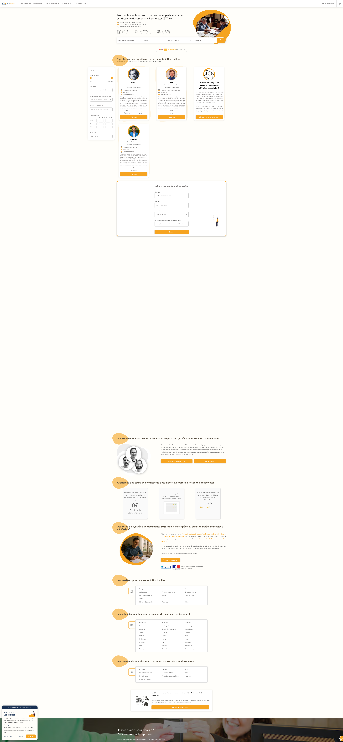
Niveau (157, 201)
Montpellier (188, 646)
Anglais (141, 599)
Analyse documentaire (169, 592)
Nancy (164, 639)
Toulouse (188, 642)
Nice (140, 646)
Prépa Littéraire (144, 676)
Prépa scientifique (167, 673)
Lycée (186, 669)
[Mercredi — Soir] (102, 127)
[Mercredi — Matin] (102, 120)
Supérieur (188, 676)
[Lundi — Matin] (97, 120)
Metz (186, 636)
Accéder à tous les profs (180, 707)
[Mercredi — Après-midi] (102, 123)
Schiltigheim (166, 626)
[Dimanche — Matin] (112, 120)
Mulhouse (142, 639)
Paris (186, 639)
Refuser (21, 736)
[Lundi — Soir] (97, 127)
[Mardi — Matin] (100, 120)
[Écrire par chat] (341, 738)
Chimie (187, 602)
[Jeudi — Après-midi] (104, 123)
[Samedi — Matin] (109, 120)
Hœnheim (142, 626)
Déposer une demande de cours (209, 117)
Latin (163, 589)
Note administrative (145, 595)
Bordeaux (142, 649)
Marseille (142, 642)
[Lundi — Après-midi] (97, 123)
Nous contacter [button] (329, 4)
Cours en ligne (189, 649)
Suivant (171, 232)
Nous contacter (210, 461)
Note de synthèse (190, 592)
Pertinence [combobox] (94, 136)
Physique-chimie (190, 595)
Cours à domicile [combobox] (161, 215)
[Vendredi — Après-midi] (107, 123)
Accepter (31, 736)
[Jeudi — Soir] (104, 127)
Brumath (165, 623)
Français (142, 589)
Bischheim (188, 623)
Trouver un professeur (170, 560)
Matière (158, 192)
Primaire (142, 669)
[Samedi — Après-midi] (109, 123)
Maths (164, 595)
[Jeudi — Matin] (104, 120)
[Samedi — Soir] (109, 127)
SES (163, 599)
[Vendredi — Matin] (107, 120)
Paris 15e (165, 649)
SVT (186, 599)
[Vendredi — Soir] (107, 127)
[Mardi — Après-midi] (100, 123)
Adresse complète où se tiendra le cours (168, 220)
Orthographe (143, 592)
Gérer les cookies (8, 736)
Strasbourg (188, 626)
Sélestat (142, 632)
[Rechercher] (221, 40)
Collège (164, 669)
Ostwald (142, 629)
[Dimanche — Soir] (112, 127)
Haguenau (142, 623)
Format (157, 211)
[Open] (140, 40)
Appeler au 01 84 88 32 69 (177, 461)
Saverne (187, 632)
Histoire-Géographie (146, 602)
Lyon (163, 642)
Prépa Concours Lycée (146, 673)
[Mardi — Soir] (100, 127)
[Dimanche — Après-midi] (112, 123)
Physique (165, 602)
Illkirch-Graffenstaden (169, 629)
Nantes (164, 646)
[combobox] (127, 40)
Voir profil (134, 117)
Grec (186, 589)
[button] (340, 3)
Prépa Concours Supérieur (170, 676)
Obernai (164, 632)
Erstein (141, 636)
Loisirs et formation (145, 679)
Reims (164, 636)
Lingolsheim (189, 629)
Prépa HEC (188, 673)
